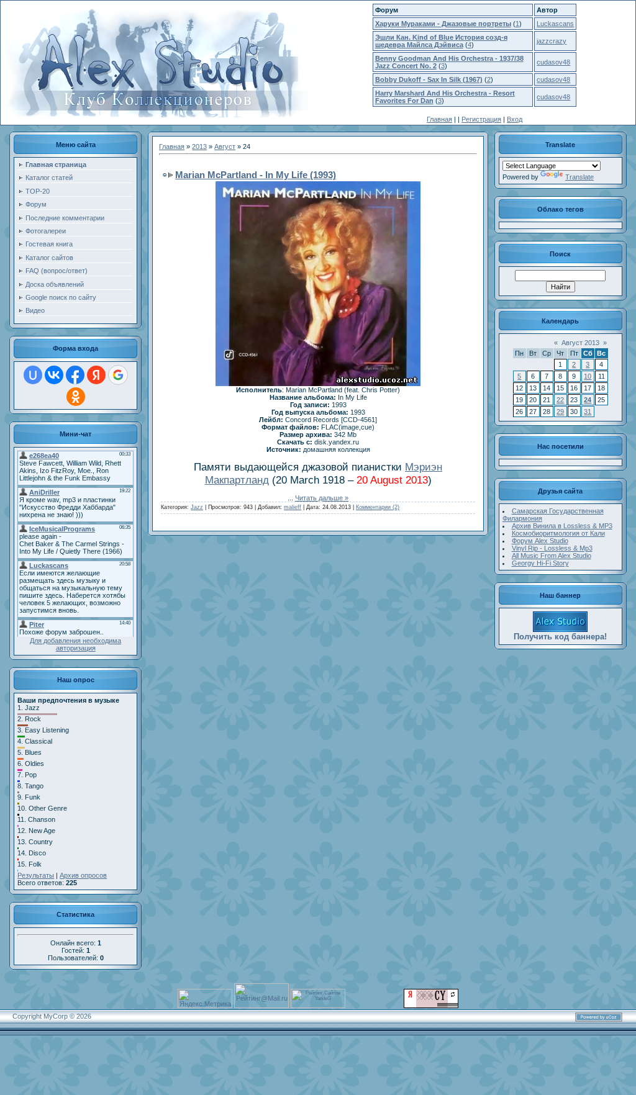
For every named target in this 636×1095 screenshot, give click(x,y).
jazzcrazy (551, 41)
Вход (514, 119)
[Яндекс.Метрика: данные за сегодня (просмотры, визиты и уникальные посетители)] (205, 998)
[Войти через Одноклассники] (75, 396)
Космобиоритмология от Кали (558, 533)
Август (224, 146)
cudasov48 (553, 62)
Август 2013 (580, 342)
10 (587, 376)
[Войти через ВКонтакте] (54, 375)
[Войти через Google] (118, 375)
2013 (199, 146)
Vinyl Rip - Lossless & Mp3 (552, 548)
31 (587, 411)
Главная (439, 119)
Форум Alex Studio (540, 540)
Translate (579, 177)
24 (587, 399)
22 (560, 399)
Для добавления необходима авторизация (75, 644)
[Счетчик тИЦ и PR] (431, 1005)
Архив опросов (83, 875)
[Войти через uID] (33, 375)
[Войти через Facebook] (75, 375)
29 (560, 411)
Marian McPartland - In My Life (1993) (255, 174)
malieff (292, 507)
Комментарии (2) (377, 507)
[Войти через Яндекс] (96, 375)
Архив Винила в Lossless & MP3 (562, 525)
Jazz (197, 507)
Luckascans (555, 23)
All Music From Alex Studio (551, 555)
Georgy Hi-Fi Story (540, 563)
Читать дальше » (321, 498)
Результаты (35, 875)
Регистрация (481, 119)
